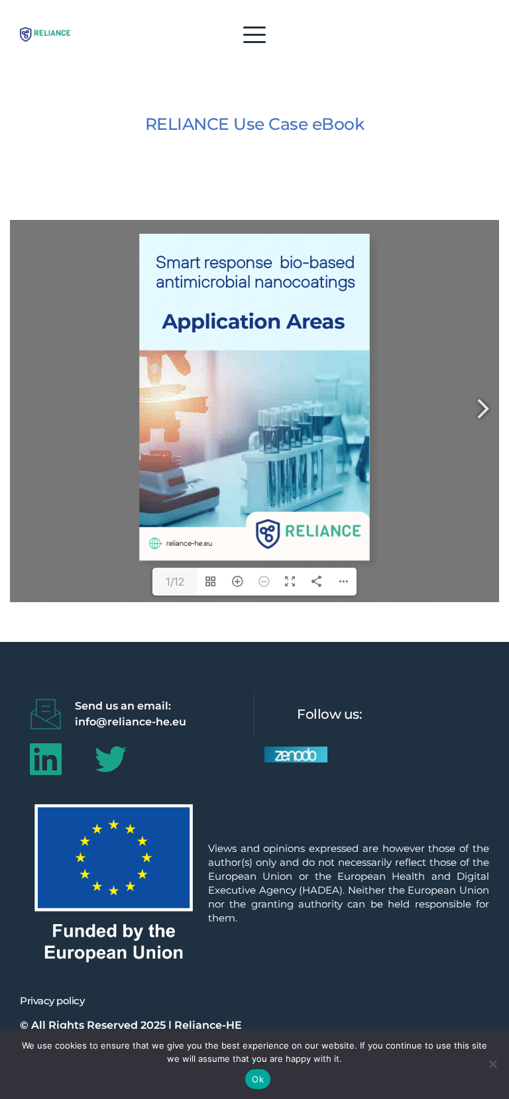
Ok (258, 1079)
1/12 (175, 581)
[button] (254, 34)
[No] (492, 1064)
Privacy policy (52, 1000)
